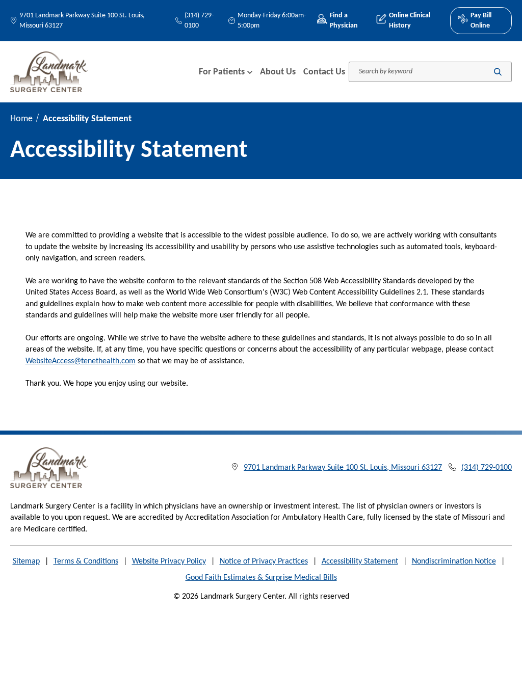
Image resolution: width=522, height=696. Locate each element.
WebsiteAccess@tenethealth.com (80, 361)
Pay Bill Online (481, 21)
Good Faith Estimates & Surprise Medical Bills (261, 578)
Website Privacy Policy (169, 561)
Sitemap (26, 561)
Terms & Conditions (86, 561)
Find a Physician (344, 21)
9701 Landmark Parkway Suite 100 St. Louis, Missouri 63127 (82, 21)
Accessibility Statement (360, 561)
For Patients (222, 72)
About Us (278, 72)
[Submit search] (498, 72)
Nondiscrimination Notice (454, 561)
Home (21, 119)
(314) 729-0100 (199, 21)
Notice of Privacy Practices (264, 561)
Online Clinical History (409, 21)
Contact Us (324, 72)
